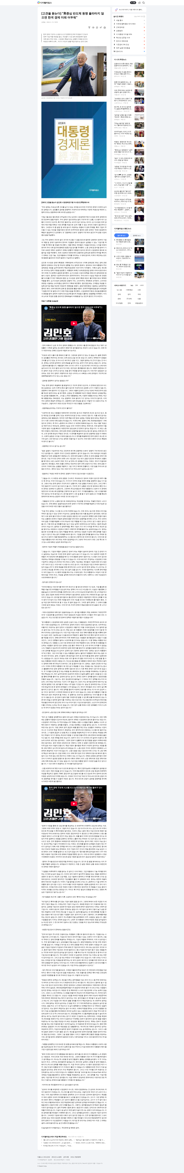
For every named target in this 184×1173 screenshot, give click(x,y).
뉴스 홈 (119, 290)
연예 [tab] (136, 285)
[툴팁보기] (144, 16)
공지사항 (66, 1157)
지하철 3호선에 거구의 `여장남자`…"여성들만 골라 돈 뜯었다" (58, 1146)
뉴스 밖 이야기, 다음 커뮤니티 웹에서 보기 (132, 9)
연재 (129, 303)
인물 (139, 299)
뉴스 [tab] (132, 285)
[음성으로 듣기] (93, 27)
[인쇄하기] (105, 27)
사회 (139, 290)
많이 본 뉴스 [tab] (121, 235)
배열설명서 (139, 303)
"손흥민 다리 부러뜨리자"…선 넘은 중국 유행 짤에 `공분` (58, 1143)
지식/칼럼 (119, 303)
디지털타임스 (46, 3)
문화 (119, 299)
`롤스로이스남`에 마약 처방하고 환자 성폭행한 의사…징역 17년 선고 (58, 1140)
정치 (129, 294)
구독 (134, 3)
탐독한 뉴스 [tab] (137, 235)
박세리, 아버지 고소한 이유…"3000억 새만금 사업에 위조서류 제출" (91, 1143)
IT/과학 (129, 299)
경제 (119, 294)
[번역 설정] (97, 27)
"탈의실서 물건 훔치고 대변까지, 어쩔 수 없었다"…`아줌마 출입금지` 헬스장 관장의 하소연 (91, 1140)
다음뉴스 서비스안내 (43, 1157)
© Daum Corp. (42, 1166)
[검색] (144, 2)
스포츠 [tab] (142, 285)
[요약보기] (89, 27)
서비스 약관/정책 (75, 1157)
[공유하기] (139, 2)
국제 (139, 294)
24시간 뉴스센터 (57, 1157)
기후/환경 (129, 290)
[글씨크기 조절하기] (101, 27)
